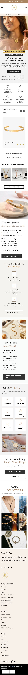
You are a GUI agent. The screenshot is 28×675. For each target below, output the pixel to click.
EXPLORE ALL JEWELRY (13, 157)
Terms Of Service (5, 644)
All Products (4, 605)
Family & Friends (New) (6, 603)
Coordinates (4, 586)
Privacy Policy (4, 650)
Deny (12, 671)
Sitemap (3, 653)
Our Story (3, 622)
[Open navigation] (2, 7)
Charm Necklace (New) (6, 600)
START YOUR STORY (10, 256)
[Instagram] (4, 567)
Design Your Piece (14, 71)
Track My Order (4, 642)
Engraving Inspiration (6, 617)
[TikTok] (11, 567)
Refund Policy (4, 647)
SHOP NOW (14, 476)
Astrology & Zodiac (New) (7, 597)
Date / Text (3, 589)
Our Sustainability (5, 655)
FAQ (2, 639)
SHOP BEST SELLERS (13, 187)
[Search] (23, 7)
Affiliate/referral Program (7, 628)
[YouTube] (8, 567)
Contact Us (3, 625)
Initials (2, 592)
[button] (2, 174)
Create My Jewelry (13, 312)
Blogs (2, 619)
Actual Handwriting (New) (7, 595)
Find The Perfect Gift (13, 375)
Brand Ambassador (5, 614)
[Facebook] (1, 567)
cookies (12, 666)
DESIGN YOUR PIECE (15, 471)
